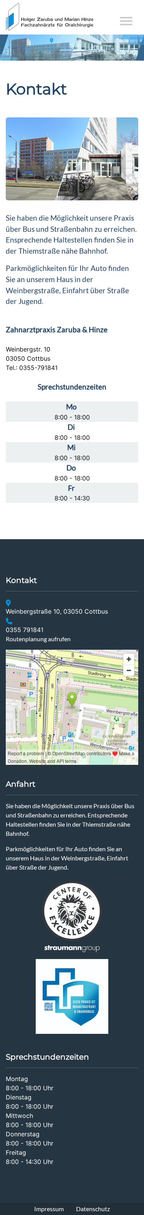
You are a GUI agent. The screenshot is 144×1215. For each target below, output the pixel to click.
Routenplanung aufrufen (38, 638)
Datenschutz (93, 1208)
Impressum (49, 1208)
